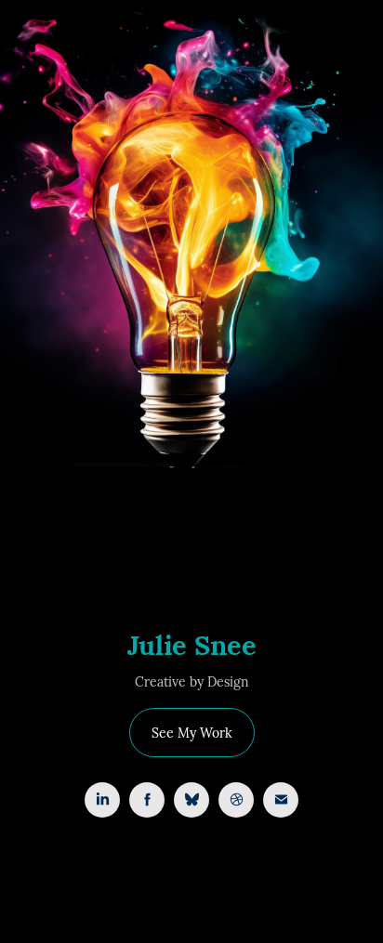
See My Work (192, 732)
